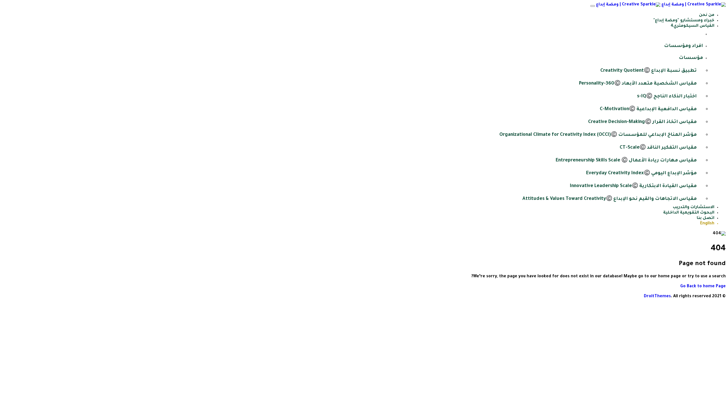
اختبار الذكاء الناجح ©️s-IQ (667, 96)
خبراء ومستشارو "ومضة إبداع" (683, 21)
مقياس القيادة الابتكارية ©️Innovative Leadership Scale (633, 186)
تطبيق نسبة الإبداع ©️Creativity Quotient (648, 70)
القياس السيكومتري (693, 26)
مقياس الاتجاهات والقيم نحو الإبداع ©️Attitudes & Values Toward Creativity (609, 199)
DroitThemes (657, 296)
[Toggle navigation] (592, 6)
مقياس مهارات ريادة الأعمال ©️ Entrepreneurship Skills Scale (626, 160)
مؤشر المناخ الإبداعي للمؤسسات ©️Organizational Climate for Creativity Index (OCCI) (598, 135)
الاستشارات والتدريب (693, 207)
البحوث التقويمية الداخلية (688, 213)
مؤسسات (691, 58)
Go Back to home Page (703, 286)
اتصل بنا (705, 218)
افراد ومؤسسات (683, 46)
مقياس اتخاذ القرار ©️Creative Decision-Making (642, 122)
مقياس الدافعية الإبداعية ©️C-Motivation (648, 109)
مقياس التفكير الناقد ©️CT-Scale (658, 147)
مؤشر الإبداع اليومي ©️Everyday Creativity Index (641, 173)
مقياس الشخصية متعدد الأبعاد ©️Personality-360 (638, 83)
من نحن (706, 15)
